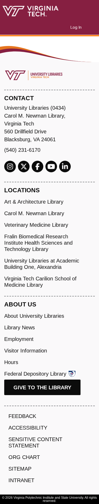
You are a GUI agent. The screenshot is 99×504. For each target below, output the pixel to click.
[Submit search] (59, 27)
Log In (76, 27)
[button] (66, 27)
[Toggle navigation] (91, 27)
